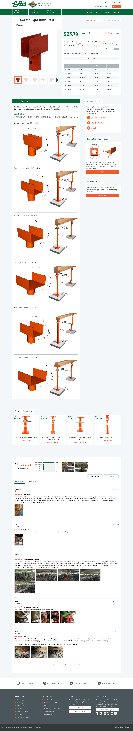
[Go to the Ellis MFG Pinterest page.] (115, 714)
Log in (107, 2)
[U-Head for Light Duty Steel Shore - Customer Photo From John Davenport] (71, 464)
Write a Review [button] (112, 476)
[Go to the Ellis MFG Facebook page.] (101, 714)
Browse (50, 12)
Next (57, 80)
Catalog (20, 703)
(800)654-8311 (80, 712)
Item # (66, 53)
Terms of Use (49, 712)
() (117, 6)
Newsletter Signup (107, 710)
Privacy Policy (49, 715)
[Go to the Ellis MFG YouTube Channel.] (112, 714)
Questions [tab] (31, 481)
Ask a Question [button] (95, 476)
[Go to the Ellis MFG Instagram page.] (108, 714)
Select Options (25, 431)
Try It (102, 172)
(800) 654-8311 (116, 2)
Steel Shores (104, 42)
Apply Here (102, 195)
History (89, 12)
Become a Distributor (52, 709)
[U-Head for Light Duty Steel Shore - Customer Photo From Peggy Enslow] (84, 469)
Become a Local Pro (51, 703)
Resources (21, 700)
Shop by (17, 12)
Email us (80, 708)
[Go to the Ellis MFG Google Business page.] (97, 714)
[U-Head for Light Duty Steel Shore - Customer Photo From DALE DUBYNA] (78, 464)
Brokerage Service (23, 718)
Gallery (19, 715)
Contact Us (99, 12)
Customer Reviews (24, 712)
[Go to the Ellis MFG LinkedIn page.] (105, 714)
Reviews (108, 12)
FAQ (45, 706)
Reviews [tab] (18, 481)
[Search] (95, 6)
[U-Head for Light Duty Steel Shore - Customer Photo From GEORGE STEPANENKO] (65, 464)
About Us (20, 706)
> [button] (79, 664)
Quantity (95, 53)
